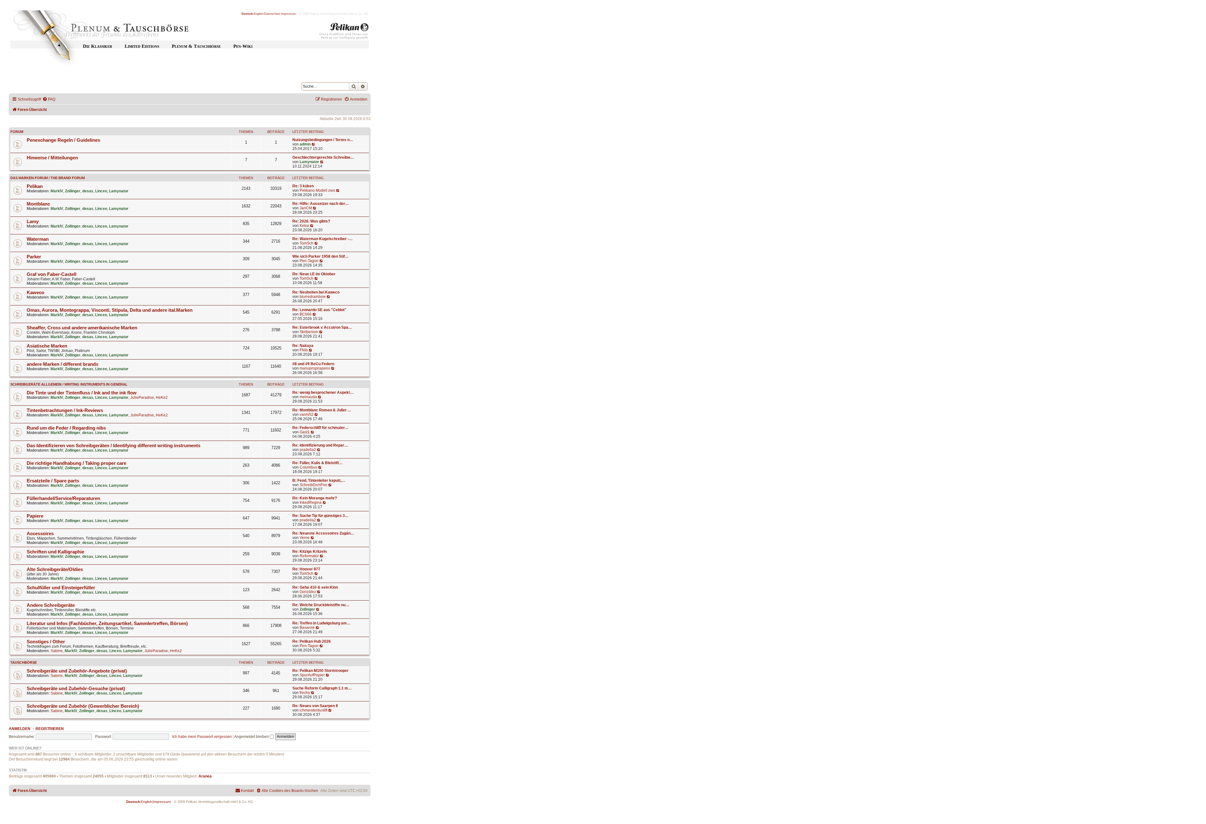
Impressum (288, 13)
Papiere (35, 516)
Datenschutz (272, 13)
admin (305, 144)
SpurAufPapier (312, 675)
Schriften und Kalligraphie (55, 551)
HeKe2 (162, 397)
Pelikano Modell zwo (317, 190)
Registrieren (49, 729)
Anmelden (19, 729)
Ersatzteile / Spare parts (53, 480)
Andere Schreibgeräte (51, 605)
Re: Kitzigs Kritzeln (309, 551)
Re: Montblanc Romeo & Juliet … (321, 410)
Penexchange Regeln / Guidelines (63, 140)
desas (87, 191)
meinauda (308, 397)
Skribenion (309, 332)
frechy (305, 692)
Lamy (33, 221)
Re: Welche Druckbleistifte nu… (320, 605)
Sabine (57, 651)
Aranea (205, 776)
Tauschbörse (23, 662)
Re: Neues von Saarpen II (315, 706)
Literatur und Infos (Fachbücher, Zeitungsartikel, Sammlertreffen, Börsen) (107, 623)
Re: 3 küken (303, 186)
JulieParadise (142, 397)
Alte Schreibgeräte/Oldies (55, 569)
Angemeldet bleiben (252, 736)
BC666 (306, 314)
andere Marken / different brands (62, 364)
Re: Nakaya (302, 345)
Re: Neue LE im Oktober (313, 274)
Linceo (101, 191)
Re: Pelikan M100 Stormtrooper (320, 670)
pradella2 (308, 450)
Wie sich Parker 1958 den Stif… (320, 256)
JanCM (306, 208)
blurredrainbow (313, 296)
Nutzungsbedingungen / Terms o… (322, 140)
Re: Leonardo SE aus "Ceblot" (319, 310)
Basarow (307, 627)
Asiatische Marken (47, 346)
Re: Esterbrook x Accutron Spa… (322, 327)
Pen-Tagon (309, 261)
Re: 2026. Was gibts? (311, 221)
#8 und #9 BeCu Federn (313, 364)
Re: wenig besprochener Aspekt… (323, 392)
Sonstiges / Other (46, 641)
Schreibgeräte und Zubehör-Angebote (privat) (77, 670)
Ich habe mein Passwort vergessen (202, 736)
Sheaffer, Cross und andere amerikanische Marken (82, 327)
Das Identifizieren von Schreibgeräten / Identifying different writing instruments (113, 445)
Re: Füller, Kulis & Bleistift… (317, 463)
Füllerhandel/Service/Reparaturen (63, 498)
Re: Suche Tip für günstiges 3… (320, 516)
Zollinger (72, 191)
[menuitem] (48, 99)
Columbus (308, 467)
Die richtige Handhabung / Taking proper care (76, 463)
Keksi (304, 225)
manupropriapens (315, 368)
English (258, 13)
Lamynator (309, 162)
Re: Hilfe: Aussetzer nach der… (320, 203)
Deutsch (247, 13)
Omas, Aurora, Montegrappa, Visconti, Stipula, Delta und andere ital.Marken (110, 310)
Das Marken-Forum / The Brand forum (47, 178)
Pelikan (35, 186)
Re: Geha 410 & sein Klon (315, 587)
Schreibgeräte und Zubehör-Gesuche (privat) (76, 688)
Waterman (38, 239)
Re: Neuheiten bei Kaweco (316, 292)
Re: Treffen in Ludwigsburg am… (321, 623)
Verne (305, 538)
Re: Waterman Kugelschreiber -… (322, 239)
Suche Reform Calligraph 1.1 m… (322, 688)
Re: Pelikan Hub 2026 (311, 641)
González (308, 592)
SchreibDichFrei (313, 485)
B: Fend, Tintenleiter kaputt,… (318, 480)
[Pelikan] (344, 32)
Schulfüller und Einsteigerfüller (61, 587)
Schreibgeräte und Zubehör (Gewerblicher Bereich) (83, 706)
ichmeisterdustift (313, 710)
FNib (304, 350)
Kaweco (35, 292)
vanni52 (306, 414)
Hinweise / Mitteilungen (52, 157)
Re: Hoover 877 (306, 569)
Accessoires (40, 533)
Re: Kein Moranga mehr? (314, 498)
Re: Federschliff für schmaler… (320, 428)
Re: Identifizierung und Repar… (320, 445)
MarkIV (57, 191)
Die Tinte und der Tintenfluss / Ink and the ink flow (82, 392)
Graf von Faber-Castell (51, 274)
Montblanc (38, 203)
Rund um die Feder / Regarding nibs (66, 428)
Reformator (309, 556)
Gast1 (305, 432)
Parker (34, 256)
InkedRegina (311, 502)
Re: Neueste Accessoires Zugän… (323, 533)
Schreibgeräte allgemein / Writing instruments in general (69, 384)
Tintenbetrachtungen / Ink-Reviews (65, 410)
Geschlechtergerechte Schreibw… (323, 157)
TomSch (306, 243)
